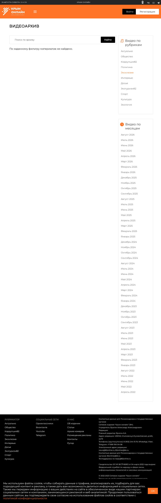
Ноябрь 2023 (128, 311)
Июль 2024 (127, 268)
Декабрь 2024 (129, 241)
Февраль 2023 (129, 359)
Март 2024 (127, 290)
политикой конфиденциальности (25, 498)
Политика (126, 67)
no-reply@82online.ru (121, 459)
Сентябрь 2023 (129, 322)
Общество (127, 56)
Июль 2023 (127, 333)
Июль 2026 (127, 140)
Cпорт (124, 94)
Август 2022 (127, 370)
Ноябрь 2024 (128, 247)
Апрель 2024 (128, 284)
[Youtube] (154, 2)
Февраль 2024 (129, 295)
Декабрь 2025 (129, 177)
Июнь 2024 (127, 274)
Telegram (41, 435)
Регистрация (147, 11)
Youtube (40, 431)
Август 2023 (127, 327)
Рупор (70, 443)
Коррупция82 (129, 61)
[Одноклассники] (142, 2)
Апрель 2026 (128, 156)
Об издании (73, 423)
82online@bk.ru (122, 450)
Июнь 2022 (127, 381)
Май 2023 (126, 343)
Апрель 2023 (128, 349)
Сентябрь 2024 (129, 258)
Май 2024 (126, 279)
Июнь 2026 (127, 145)
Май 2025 (126, 215)
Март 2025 (127, 225)
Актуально (127, 51)
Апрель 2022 (128, 392)
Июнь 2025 (127, 209)
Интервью (127, 77)
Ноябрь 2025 (128, 182)
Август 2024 (128, 263)
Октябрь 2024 (129, 252)
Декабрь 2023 (129, 306)
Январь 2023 (128, 365)
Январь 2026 (128, 172)
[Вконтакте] (148, 2)
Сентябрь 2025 (129, 193)
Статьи (70, 427)
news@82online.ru (106, 450)
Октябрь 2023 (128, 317)
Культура (126, 99)
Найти (108, 39)
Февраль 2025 (129, 231)
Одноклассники (44, 423)
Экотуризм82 (128, 88)
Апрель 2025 (128, 220)
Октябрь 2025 (128, 188)
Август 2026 (128, 134)
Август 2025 (127, 199)
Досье (124, 83)
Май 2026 (126, 150)
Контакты (72, 439)
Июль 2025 (127, 204)
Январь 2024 (128, 300)
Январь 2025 (128, 236)
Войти (129, 11)
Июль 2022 (127, 375)
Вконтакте (41, 427)
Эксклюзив (127, 72)
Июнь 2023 (127, 338)
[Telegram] (158, 2)
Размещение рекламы (79, 435)
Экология (126, 104)
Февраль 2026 (129, 166)
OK (153, 490)
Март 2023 (127, 354)
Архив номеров (75, 431)
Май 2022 (126, 386)
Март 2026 (127, 161)
